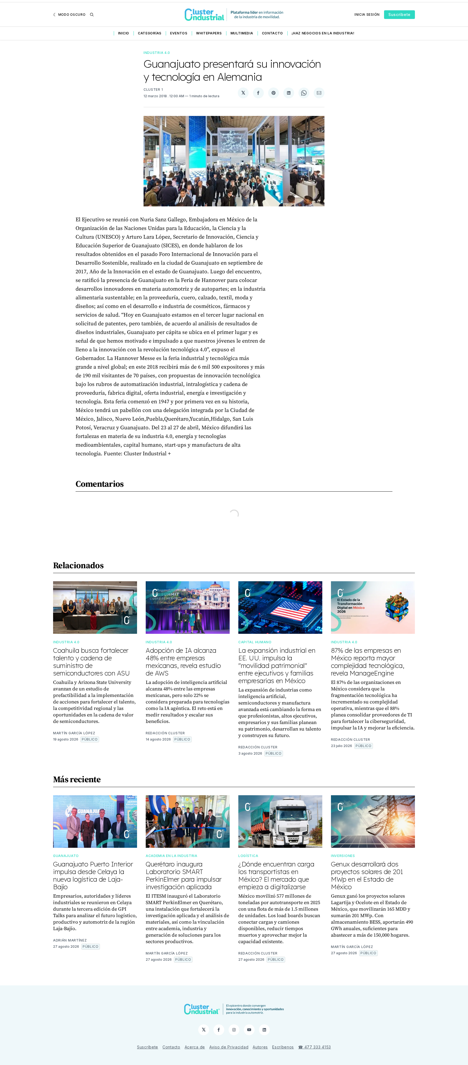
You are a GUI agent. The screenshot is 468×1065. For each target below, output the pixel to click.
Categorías (149, 33)
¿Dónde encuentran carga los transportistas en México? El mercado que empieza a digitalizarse (276, 875)
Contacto (272, 33)
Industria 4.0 (157, 53)
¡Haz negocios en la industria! (323, 33)
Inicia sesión (367, 14)
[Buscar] (92, 14)
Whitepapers (209, 33)
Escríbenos (283, 1047)
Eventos (178, 33)
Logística (248, 856)
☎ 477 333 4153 (314, 1047)
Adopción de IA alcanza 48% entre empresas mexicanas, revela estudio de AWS (183, 661)
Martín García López (74, 733)
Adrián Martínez (70, 940)
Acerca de (195, 1047)
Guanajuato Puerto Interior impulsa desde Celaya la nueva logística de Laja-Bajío (93, 875)
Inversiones (343, 856)
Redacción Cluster (165, 733)
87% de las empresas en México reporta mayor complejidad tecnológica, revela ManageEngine (367, 661)
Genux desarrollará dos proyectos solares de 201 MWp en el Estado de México (367, 875)
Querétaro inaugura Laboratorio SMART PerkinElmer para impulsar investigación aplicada (184, 875)
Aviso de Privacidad (228, 1047)
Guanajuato (66, 856)
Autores (260, 1047)
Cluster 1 (153, 89)
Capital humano (255, 642)
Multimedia (241, 33)
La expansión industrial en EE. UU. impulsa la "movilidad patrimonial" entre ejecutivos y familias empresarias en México (276, 665)
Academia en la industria (171, 856)
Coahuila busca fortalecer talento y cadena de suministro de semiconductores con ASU (91, 661)
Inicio (123, 33)
